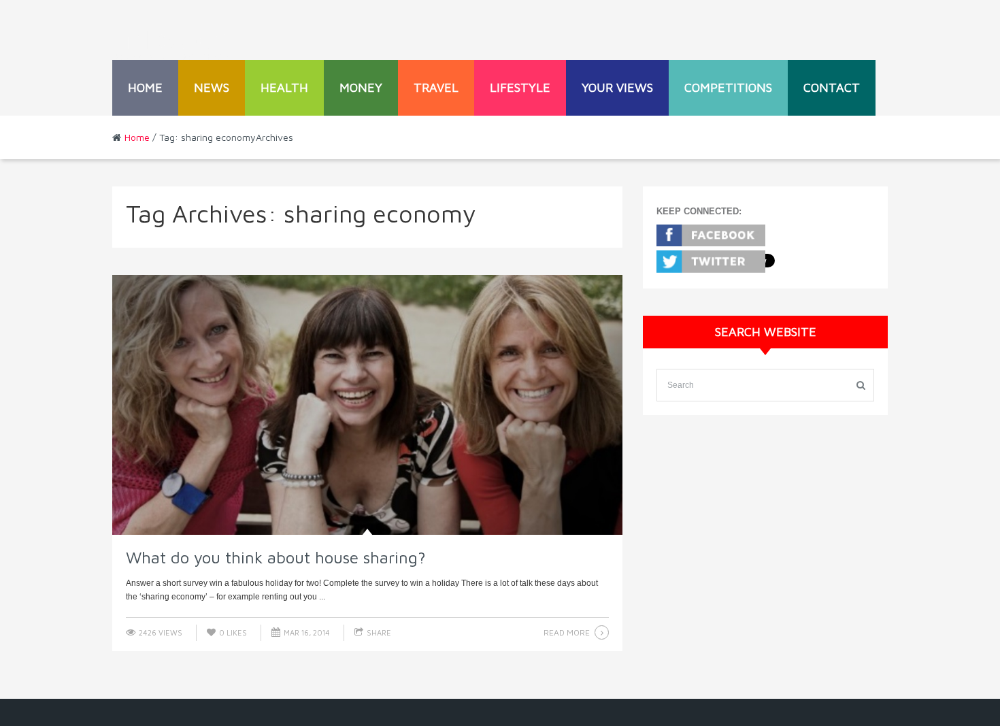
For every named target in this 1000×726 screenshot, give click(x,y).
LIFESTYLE (520, 87)
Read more (567, 632)
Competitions (728, 87)
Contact (831, 87)
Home (145, 87)
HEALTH (284, 87)
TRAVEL (436, 87)
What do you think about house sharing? (276, 557)
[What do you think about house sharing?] (367, 405)
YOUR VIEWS (617, 87)
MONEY (360, 87)
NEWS (211, 87)
